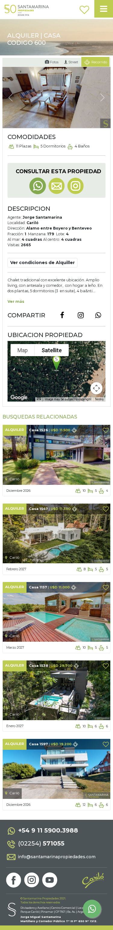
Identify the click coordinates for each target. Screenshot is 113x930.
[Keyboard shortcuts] (39, 398)
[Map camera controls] (96, 388)
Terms (99, 399)
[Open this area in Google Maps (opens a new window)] (19, 398)
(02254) (40, 843)
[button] (42, 262)
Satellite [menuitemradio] (52, 350)
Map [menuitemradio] (22, 350)
